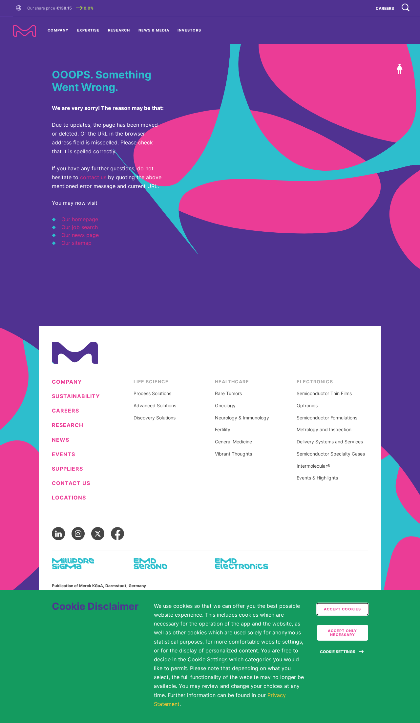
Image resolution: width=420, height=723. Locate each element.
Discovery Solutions (155, 417)
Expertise (88, 30)
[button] (20, 8)
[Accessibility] (400, 69)
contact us (93, 177)
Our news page (80, 235)
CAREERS (385, 8)
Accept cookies (342, 609)
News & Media (153, 30)
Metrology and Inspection (324, 429)
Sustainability (76, 396)
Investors (189, 30)
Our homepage (79, 219)
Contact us (71, 483)
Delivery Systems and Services (330, 441)
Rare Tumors (228, 393)
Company (58, 30)
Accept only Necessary (342, 632)
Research (119, 30)
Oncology (225, 405)
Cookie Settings (337, 651)
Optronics (307, 405)
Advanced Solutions (155, 405)
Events (63, 454)
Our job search (79, 227)
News (60, 440)
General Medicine (233, 441)
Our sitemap (76, 243)
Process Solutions (152, 393)
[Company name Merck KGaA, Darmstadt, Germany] (24, 31)
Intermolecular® (313, 466)
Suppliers (67, 469)
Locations (69, 498)
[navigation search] (406, 8)
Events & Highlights (317, 477)
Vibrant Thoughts (233, 454)
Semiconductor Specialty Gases (331, 454)
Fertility (222, 429)
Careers (65, 411)
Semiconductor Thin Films (324, 393)
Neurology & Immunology (242, 417)
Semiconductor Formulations (327, 417)
